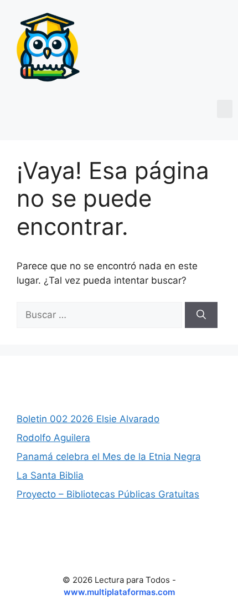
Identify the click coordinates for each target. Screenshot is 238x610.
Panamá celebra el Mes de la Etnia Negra (109, 456)
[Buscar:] (101, 314)
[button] (224, 109)
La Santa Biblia (50, 475)
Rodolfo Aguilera (53, 437)
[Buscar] (201, 315)
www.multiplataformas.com (119, 592)
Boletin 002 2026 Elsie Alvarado (88, 418)
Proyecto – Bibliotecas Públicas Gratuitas (108, 494)
